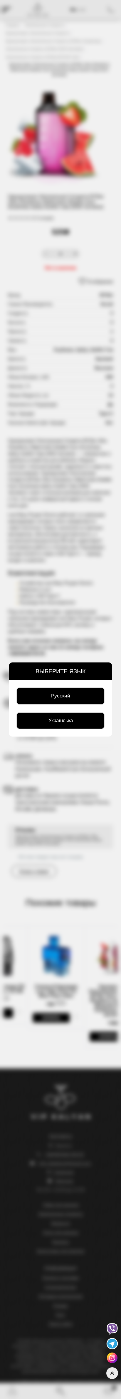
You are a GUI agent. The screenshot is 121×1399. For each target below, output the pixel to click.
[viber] (112, 1328)
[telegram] (112, 1343)
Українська (60, 720)
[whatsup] (112, 1357)
